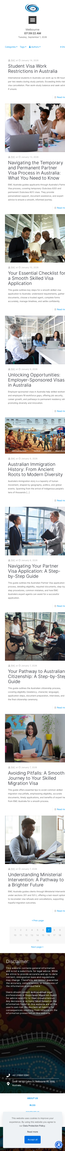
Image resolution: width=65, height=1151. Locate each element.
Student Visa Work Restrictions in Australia (32, 68)
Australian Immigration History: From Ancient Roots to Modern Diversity (35, 469)
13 (32, 935)
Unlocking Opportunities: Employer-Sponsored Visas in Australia (36, 380)
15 (43, 935)
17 (54, 935)
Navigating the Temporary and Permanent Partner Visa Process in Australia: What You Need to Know (35, 170)
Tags (22, 47)
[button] (33, 20)
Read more (32, 1131)
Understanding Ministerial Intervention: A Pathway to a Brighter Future (36, 879)
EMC (13, 60)
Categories (10, 47)
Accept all (32, 1139)
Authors (35, 47)
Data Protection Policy (34, 1125)
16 (48, 935)
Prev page (38, 920)
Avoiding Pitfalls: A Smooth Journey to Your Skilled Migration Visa (36, 778)
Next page (36, 947)
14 (37, 935)
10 (15, 935)
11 (21, 935)
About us (32, 1098)
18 (60, 935)
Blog (33, 1105)
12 (26, 935)
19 (37, 940)
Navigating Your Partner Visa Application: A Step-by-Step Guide (34, 571)
